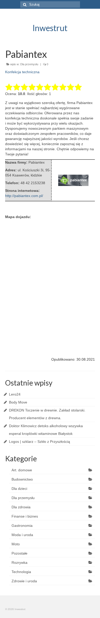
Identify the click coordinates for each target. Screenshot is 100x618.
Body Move (18, 402)
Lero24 (15, 394)
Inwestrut (50, 28)
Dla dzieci (19, 488)
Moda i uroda (22, 535)
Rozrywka (19, 562)
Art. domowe (22, 470)
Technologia (21, 572)
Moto (16, 544)
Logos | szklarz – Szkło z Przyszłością (39, 441)
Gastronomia (22, 525)
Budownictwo (22, 479)
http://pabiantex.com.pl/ (24, 196)
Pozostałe (19, 553)
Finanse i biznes (25, 516)
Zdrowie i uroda (24, 581)
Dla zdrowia (21, 507)
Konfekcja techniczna (22, 72)
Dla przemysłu (29, 64)
